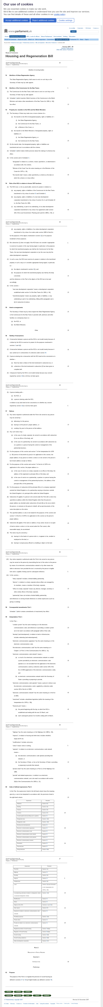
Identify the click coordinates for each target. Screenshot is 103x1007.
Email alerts (80, 28)
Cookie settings (65, 20)
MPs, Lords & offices (33, 36)
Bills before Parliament (51, 42)
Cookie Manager (74, 1003)
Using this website (44, 1003)
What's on (31, 39)
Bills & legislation (40, 39)
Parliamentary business (17, 36)
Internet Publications (67, 48)
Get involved (57, 36)
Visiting (65, 36)
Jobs (37, 1003)
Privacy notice (59, 1003)
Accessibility (72, 28)
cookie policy (59, 14)
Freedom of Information (29, 1003)
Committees (50, 39)
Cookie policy (67, 1003)
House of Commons (10, 39)
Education (72, 36)
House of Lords (22, 39)
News (81, 39)
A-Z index (6, 1003)
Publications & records (62, 39)
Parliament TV (74, 39)
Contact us (96, 28)
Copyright (52, 1003)
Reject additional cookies (43, 20)
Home (7, 36)
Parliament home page (16, 42)
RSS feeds (88, 28)
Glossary (12, 1003)
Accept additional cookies (16, 20)
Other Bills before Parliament (64, 49)
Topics (87, 39)
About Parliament (46, 36)
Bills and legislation (40, 42)
